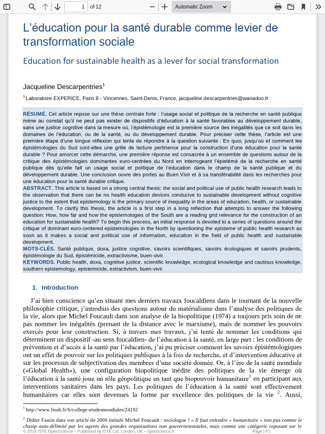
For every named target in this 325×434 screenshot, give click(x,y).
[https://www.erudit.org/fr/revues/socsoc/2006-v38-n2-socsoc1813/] (157, 420)
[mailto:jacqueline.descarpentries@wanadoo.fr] (224, 101)
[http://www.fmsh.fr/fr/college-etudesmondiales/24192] (82, 411)
